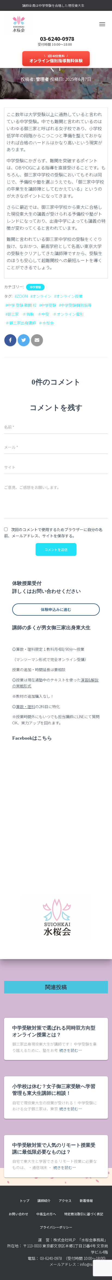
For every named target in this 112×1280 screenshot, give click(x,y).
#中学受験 (47, 305)
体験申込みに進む (56, 609)
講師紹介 (44, 1200)
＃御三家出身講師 (20, 323)
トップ (24, 1200)
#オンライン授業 (68, 296)
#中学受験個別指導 (75, 305)
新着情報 (86, 1200)
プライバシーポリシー (56, 1227)
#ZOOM (21, 296)
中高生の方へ (46, 1213)
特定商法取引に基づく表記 (83, 1213)
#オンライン (40, 296)
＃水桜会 (46, 323)
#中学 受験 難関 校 (20, 305)
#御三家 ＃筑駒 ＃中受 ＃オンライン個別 (44, 314)
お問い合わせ (18, 1213)
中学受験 (35, 287)
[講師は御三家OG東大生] (20, 24)
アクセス (65, 1200)
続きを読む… (70, 1050)
